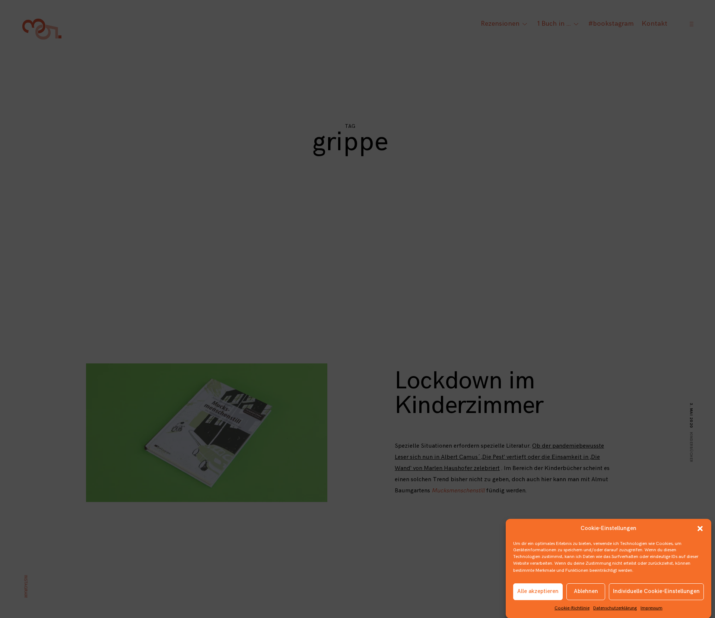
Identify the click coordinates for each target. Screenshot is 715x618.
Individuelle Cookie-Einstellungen (656, 591)
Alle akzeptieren (538, 591)
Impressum (651, 608)
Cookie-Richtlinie (572, 608)
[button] (700, 528)
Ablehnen (586, 591)
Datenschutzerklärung (615, 608)
